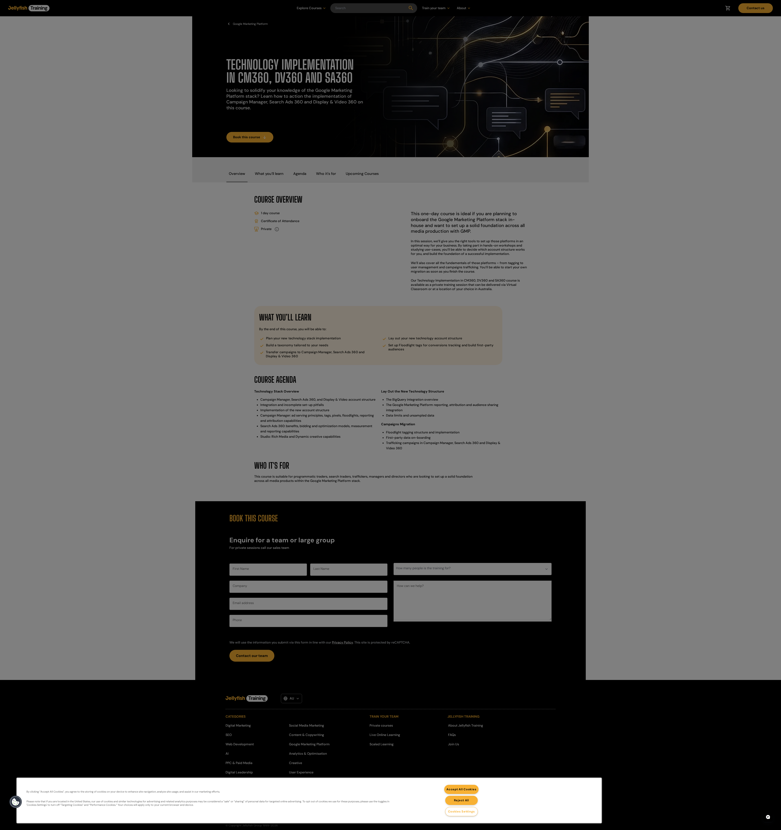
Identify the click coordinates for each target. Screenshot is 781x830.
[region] (309, 800)
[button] (15, 801)
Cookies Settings (461, 811)
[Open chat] (768, 817)
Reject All (461, 800)
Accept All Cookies (461, 789)
